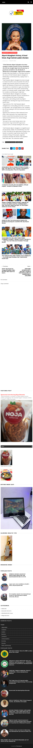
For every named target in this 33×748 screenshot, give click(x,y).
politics (21, 142)
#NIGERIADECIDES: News (7, 613)
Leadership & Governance (9, 52)
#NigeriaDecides (5, 615)
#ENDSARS (4, 608)
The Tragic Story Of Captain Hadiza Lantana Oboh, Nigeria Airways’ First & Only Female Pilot (20, 682)
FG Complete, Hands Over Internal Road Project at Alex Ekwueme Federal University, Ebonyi (20, 595)
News (3, 2)
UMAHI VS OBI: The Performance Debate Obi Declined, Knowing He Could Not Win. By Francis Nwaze (15, 222)
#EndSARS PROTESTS (6, 611)
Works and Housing (6, 645)
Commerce (4, 636)
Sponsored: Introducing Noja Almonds (13, 394)
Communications (5, 638)
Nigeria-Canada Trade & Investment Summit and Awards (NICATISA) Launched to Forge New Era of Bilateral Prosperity (20, 721)
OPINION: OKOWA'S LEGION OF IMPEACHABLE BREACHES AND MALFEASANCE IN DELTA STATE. (17, 575)
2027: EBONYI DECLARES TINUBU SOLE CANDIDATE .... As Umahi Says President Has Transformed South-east (16, 257)
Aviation (3, 632)
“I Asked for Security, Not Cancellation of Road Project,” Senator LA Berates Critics (15, 185)
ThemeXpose (19, 746)
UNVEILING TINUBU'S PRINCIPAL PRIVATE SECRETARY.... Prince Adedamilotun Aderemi (20, 672)
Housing (3, 643)
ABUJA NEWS (4, 627)
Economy (4, 641)
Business (4, 634)
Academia (4, 629)
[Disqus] (16, 327)
